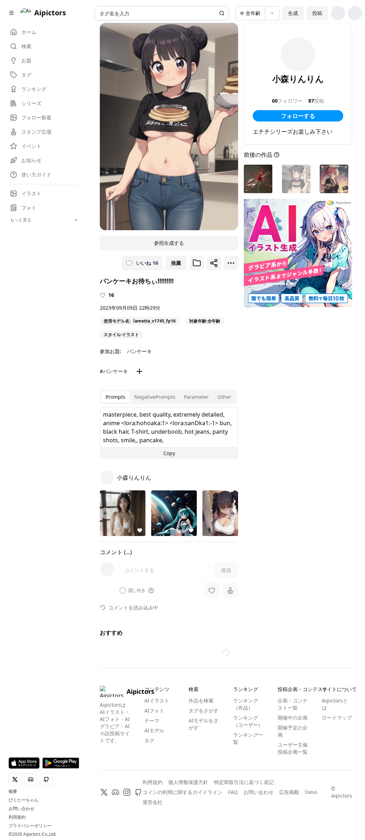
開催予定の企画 (293, 731)
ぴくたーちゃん (23, 800)
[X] (104, 792)
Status (311, 792)
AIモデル (154, 730)
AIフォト (154, 710)
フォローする (298, 116)
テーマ (151, 720)
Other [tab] (224, 396)
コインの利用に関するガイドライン (182, 792)
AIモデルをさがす (204, 724)
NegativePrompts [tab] (154, 396)
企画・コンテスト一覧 (293, 704)
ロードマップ (337, 717)
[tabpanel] (169, 433)
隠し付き (136, 590)
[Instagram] (127, 792)
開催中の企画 (293, 717)
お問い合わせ (21, 808)
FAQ (233, 792)
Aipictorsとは (335, 704)
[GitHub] (138, 792)
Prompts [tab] (115, 396)
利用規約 (17, 817)
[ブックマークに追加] (197, 263)
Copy (169, 453)
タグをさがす (204, 710)
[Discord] (115, 792)
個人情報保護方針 (188, 782)
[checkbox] (122, 590)
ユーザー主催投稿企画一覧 (293, 748)
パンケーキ (139, 351)
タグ (149, 740)
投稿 (317, 13)
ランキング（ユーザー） (248, 721)
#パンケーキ (114, 371)
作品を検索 (201, 700)
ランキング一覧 (248, 738)
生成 (293, 13)
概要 (13, 791)
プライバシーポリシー (30, 826)
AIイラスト (156, 700)
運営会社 (153, 802)
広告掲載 (289, 792)
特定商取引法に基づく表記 (244, 782)
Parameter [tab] (196, 396)
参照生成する (169, 242)
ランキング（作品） (245, 704)
